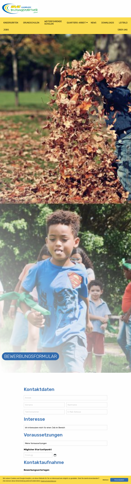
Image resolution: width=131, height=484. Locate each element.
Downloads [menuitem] (107, 22)
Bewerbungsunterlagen (36, 470)
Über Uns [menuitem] (123, 30)
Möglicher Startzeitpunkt (38, 449)
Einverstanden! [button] (119, 480)
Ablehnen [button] (105, 480)
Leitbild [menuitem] (123, 22)
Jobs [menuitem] (6, 30)
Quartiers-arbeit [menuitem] (76, 22)
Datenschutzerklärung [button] (48, 481)
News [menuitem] (93, 22)
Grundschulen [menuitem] (31, 22)
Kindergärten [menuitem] (10, 22)
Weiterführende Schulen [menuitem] (53, 22)
